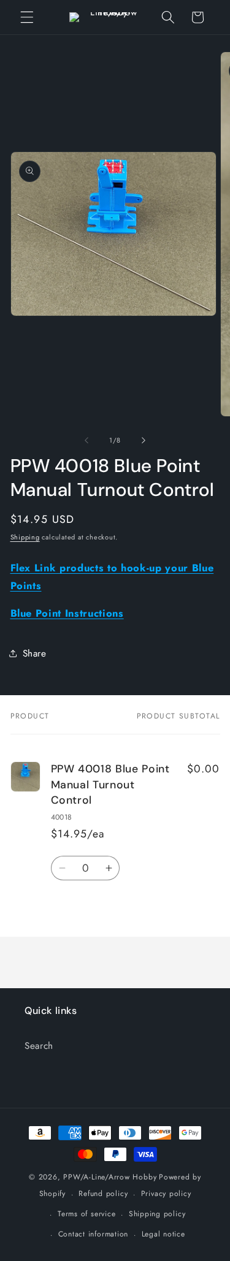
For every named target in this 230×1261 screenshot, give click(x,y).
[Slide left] (86, 440)
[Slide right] (143, 440)
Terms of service (86, 1213)
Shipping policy (157, 1213)
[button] (27, 17)
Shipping (25, 537)
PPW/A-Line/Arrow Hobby (109, 1177)
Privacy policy (166, 1193)
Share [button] (35, 653)
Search (39, 1046)
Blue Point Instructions (67, 613)
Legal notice (163, 1234)
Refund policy (103, 1193)
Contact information (93, 1234)
